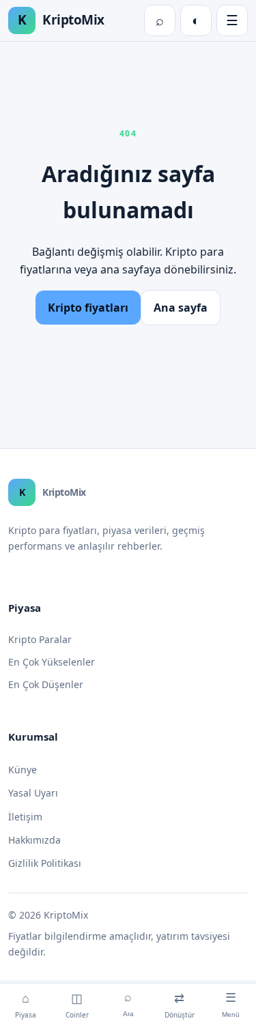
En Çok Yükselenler (51, 661)
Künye (22, 769)
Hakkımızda (34, 839)
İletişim (25, 816)
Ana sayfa (181, 307)
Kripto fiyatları (88, 307)
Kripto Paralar (40, 639)
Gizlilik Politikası (44, 863)
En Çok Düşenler (45, 684)
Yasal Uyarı (33, 792)
